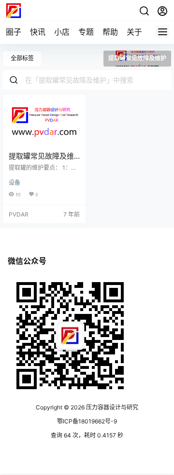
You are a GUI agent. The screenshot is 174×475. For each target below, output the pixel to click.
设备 (14, 182)
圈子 (13, 32)
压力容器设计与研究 (111, 407)
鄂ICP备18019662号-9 (87, 421)
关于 (134, 32)
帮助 (110, 32)
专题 (86, 32)
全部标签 (22, 58)
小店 (62, 32)
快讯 (37, 32)
